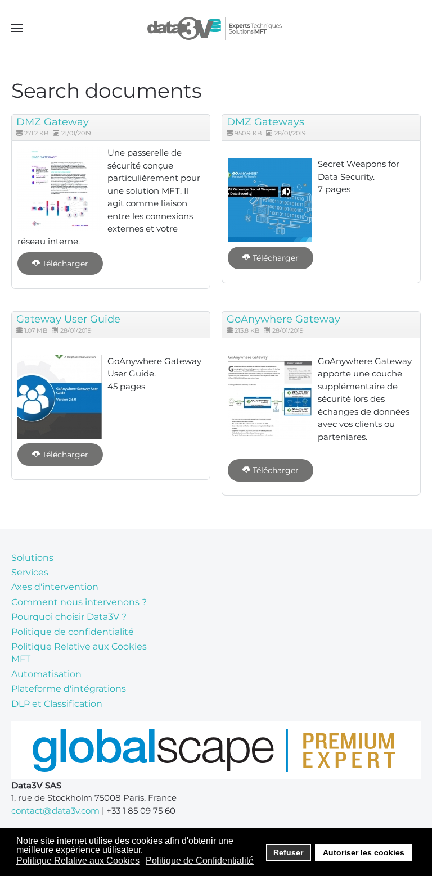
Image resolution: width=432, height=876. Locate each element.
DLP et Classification (56, 703)
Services (29, 572)
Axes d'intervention (54, 587)
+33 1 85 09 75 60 (141, 810)
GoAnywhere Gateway (283, 319)
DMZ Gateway (52, 122)
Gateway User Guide (68, 319)
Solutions (32, 557)
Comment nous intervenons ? (79, 602)
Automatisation (46, 674)
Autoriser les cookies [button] (363, 852)
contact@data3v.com (55, 810)
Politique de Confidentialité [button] (200, 860)
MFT (20, 658)
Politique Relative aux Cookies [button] (78, 860)
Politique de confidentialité (72, 632)
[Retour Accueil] (216, 28)
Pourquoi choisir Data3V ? (69, 616)
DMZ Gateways (265, 122)
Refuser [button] (288, 852)
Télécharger (64, 263)
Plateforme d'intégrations (68, 688)
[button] (16, 28)
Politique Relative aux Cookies (79, 646)
